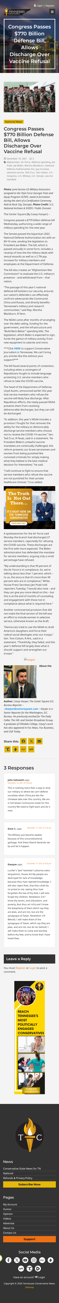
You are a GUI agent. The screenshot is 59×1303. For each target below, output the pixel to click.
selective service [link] (15, 172)
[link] (38, 6)
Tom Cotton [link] (42, 172)
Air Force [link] (25, 162)
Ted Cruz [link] (29, 172)
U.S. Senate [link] (38, 175)
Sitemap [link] (29, 1287)
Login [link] (32, 968)
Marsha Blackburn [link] (34, 165)
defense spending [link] (41, 162)
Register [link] (20, 968)
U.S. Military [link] (24, 175)
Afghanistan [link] (13, 162)
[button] (23, 741)
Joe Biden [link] (18, 165)
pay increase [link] (42, 168)
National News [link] (13, 121)
